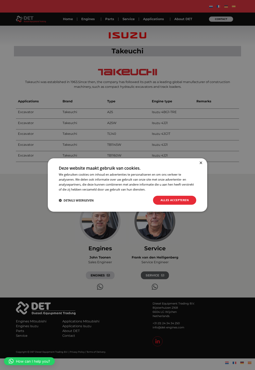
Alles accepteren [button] (175, 200)
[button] (29, 361)
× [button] (200, 163)
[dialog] (127, 185)
